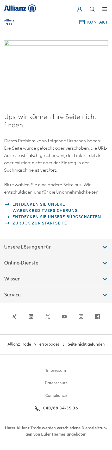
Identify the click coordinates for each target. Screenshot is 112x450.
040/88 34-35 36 (60, 408)
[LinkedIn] (31, 316)
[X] (48, 316)
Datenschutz (56, 383)
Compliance (56, 395)
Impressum (56, 370)
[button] (81, 9)
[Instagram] (81, 316)
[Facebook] (98, 316)
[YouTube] (64, 316)
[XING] (14, 316)
